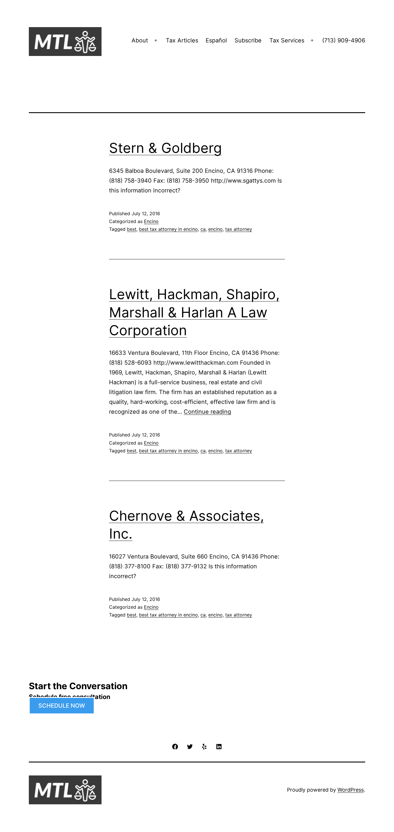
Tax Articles (182, 40)
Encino (151, 221)
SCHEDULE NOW (61, 705)
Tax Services (286, 40)
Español (216, 40)
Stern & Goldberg (165, 147)
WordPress (350, 790)
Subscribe (248, 40)
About (140, 40)
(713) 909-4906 (343, 40)
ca (203, 229)
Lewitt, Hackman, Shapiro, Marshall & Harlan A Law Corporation (194, 312)
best (131, 229)
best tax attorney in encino (168, 229)
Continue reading (207, 411)
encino (215, 229)
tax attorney (238, 229)
